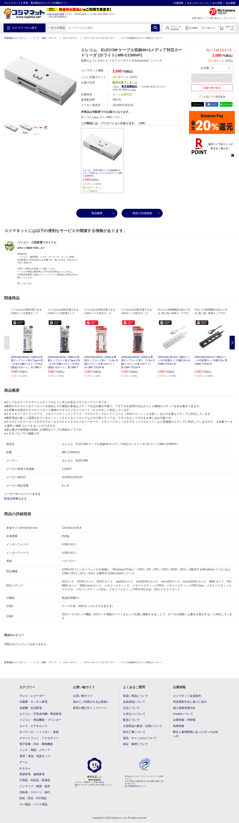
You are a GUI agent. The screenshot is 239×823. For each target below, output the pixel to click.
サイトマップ (230, 18)
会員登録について (134, 701)
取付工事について (134, 731)
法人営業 (217, 3)
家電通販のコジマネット (15, 38)
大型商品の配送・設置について (142, 725)
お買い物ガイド (198, 18)
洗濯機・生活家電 (30, 707)
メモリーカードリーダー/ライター (99, 38)
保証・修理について (135, 744)
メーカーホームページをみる (22, 493)
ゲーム (23, 762)
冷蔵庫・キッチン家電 (33, 701)
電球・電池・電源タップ (34, 756)
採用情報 (178, 725)
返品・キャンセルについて (140, 738)
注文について (131, 707)
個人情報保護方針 (184, 707)
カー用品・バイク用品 (33, 804)
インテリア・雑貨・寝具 (34, 786)
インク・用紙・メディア (44, 38)
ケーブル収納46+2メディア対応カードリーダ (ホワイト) (147, 38)
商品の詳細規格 (142, 213)
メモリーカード (69, 38)
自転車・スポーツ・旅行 (34, 792)
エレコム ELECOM (75, 460)
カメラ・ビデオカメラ (33, 725)
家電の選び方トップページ (90, 707)
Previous (6, 342)
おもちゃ (25, 768)
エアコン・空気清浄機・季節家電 (40, 713)
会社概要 (231, 3)
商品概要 (97, 213)
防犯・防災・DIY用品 (33, 798)
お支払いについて (134, 713)
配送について (131, 719)
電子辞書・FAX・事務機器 (36, 744)
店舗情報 (178, 3)
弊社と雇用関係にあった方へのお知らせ (195, 733)
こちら (95, 117)
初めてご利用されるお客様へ (91, 701)
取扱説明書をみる (15, 498)
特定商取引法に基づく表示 (190, 701)
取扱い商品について (135, 695)
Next (232, 342)
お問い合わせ (214, 18)
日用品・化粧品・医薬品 (34, 780)
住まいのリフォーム (198, 3)
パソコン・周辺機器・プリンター (40, 719)
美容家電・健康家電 (32, 774)
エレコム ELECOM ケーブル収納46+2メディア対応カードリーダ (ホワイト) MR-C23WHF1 (102, 173)
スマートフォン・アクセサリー (39, 738)
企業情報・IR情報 (184, 719)
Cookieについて (183, 713)
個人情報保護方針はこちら (135, 786)
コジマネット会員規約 (187, 695)
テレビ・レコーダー (32, 695)
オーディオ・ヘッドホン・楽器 (39, 731)
